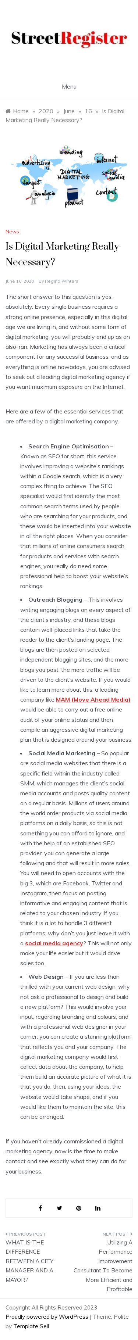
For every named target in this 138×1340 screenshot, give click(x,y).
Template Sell (31, 1326)
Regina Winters (61, 281)
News (12, 231)
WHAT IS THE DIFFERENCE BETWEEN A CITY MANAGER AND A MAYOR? (29, 1261)
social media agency (54, 943)
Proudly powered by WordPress (48, 1316)
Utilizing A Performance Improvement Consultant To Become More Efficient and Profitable (103, 1266)
